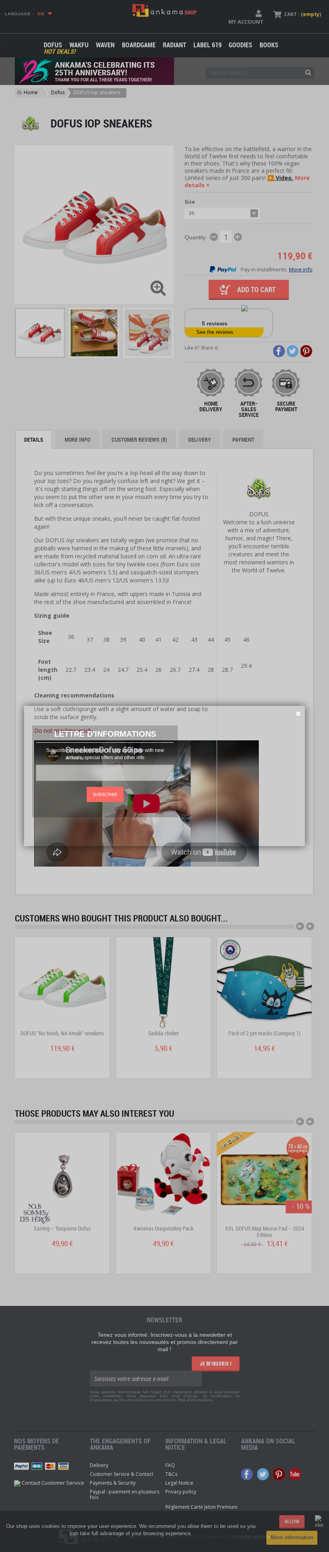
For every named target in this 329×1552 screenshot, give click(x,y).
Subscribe (105, 794)
